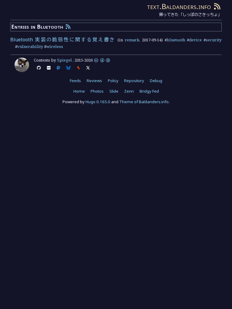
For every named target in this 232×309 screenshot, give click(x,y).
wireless (54, 46)
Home (79, 91)
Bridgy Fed (149, 91)
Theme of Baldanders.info (144, 101)
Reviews (94, 80)
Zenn (129, 91)
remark (132, 40)
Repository (134, 80)
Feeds (75, 80)
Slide (113, 91)
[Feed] (217, 6)
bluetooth (176, 40)
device (195, 40)
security (214, 40)
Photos (97, 91)
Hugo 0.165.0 (97, 101)
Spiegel (64, 60)
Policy (113, 80)
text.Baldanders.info (179, 6)
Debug (156, 80)
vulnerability (30, 46)
